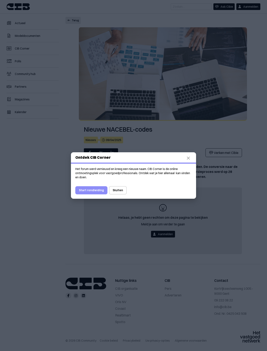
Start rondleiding (91, 190)
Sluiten (118, 190)
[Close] (191, 158)
